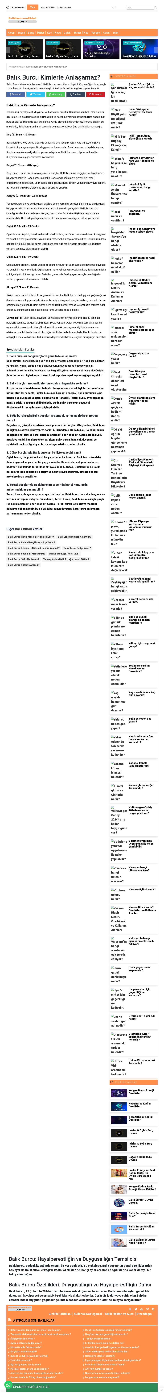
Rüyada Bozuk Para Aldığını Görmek (29, 1356)
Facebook (17, 94)
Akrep (11, 32)
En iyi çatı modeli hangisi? (23, 1351)
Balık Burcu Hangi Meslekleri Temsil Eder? (31, 537)
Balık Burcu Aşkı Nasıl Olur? (64, 553)
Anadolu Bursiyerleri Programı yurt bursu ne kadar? (112, 1347)
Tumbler (77, 94)
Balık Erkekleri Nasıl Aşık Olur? (74, 537)
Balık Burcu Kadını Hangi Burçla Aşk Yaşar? (31, 542)
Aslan (106, 32)
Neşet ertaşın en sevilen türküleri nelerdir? (107, 1373)
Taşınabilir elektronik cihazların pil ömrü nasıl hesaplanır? (40, 1334)
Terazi (77, 32)
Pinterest (97, 94)
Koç (49, 32)
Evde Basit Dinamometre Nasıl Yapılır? (105, 1364)
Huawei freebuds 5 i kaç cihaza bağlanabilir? (33, 1377)
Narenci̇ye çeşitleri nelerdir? (100, 1356)
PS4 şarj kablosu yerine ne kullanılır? (29, 1369)
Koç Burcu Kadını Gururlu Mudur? (56, 7)
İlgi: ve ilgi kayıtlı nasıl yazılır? (25, 1364)
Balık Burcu (26, 66)
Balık (115, 32)
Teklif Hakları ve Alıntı (119, 1314)
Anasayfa (14, 66)
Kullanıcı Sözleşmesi (88, 1314)
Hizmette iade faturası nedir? (25, 1347)
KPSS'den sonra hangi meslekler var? (104, 1343)
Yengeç (95, 32)
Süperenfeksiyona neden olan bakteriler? (106, 1351)
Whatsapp (57, 94)
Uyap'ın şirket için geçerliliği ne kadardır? (106, 1334)
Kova (58, 32)
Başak (21, 32)
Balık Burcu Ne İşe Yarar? (77, 548)
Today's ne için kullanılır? (98, 1338)
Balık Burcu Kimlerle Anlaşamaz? (50, 66)
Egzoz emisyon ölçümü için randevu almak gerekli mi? (113, 1360)
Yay (86, 32)
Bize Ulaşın (144, 1314)
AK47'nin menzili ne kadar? (99, 1369)
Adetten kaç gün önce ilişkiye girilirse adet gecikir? (36, 1373)
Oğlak (67, 32)
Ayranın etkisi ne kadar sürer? (26, 1343)
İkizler (40, 32)
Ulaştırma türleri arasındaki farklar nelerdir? (108, 1330)
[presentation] (113, 8)
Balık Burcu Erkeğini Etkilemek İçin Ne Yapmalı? (34, 548)
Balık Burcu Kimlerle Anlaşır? (23, 565)
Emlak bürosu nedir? (21, 1360)
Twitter (37, 94)
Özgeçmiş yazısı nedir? (22, 1338)
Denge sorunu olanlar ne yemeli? (102, 1377)
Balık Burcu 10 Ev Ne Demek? (23, 559)
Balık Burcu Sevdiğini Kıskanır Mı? (26, 553)
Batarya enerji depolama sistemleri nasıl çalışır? (35, 1330)
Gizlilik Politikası (60, 1314)
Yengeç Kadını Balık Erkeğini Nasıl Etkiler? (66, 559)
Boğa (31, 32)
